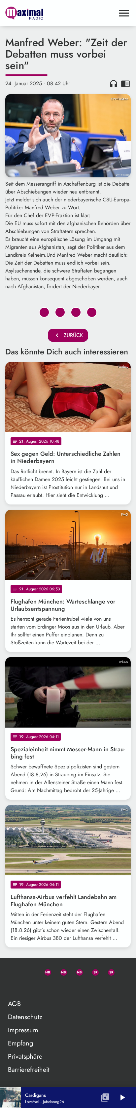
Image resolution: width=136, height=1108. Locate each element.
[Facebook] (60, 971)
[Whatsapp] (45, 971)
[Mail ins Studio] (13, 971)
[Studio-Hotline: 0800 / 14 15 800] (29, 971)
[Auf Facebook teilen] (44, 312)
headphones (113, 83)
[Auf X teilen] (60, 312)
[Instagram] (76, 971)
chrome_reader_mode (125, 83)
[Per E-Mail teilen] (91, 312)
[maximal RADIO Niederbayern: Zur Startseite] (60, 13)
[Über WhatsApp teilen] (76, 312)
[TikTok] (13, 987)
